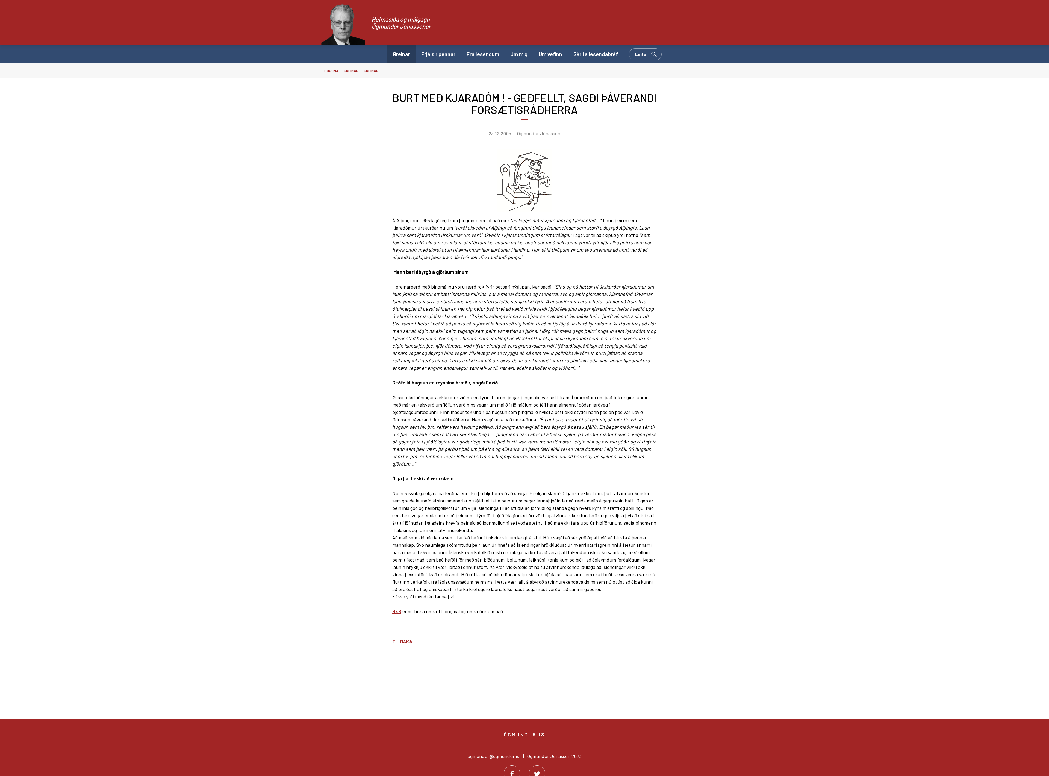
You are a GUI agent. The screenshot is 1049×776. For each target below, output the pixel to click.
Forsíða (331, 70)
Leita (640, 54)
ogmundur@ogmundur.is (493, 756)
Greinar (351, 70)
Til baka (402, 642)
